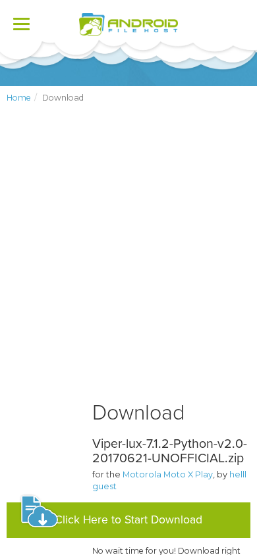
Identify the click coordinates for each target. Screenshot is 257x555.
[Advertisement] (128, 263)
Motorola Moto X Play (168, 474)
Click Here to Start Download (128, 520)
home (19, 98)
